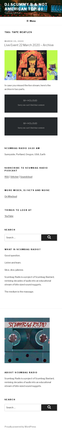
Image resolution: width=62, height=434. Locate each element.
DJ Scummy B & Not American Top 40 (26, 6)
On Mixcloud (11, 196)
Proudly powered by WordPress (20, 426)
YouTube (9, 216)
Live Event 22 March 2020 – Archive (29, 45)
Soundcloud (26, 176)
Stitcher (15, 176)
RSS (7, 176)
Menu (33, 21)
